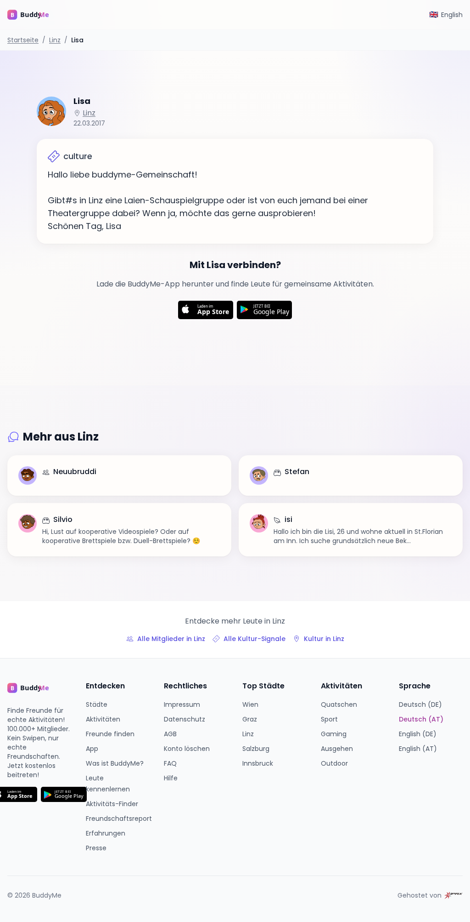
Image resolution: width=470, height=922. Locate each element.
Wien (250, 704)
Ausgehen (337, 748)
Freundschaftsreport (119, 818)
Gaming (334, 734)
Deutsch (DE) (420, 704)
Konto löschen (187, 748)
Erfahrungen (105, 833)
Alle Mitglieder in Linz (171, 638)
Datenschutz (184, 719)
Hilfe (171, 778)
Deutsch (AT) (421, 719)
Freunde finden (110, 734)
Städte (96, 704)
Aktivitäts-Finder (112, 803)
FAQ (170, 763)
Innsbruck (257, 763)
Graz (249, 719)
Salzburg (255, 748)
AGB (170, 734)
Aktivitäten (103, 719)
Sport (329, 719)
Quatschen (339, 704)
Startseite (23, 40)
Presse (96, 848)
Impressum (182, 704)
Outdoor (334, 763)
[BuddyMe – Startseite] (34, 14)
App (92, 748)
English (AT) (418, 748)
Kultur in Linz (324, 638)
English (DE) (417, 734)
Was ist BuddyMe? (115, 763)
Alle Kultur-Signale (254, 638)
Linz (55, 40)
